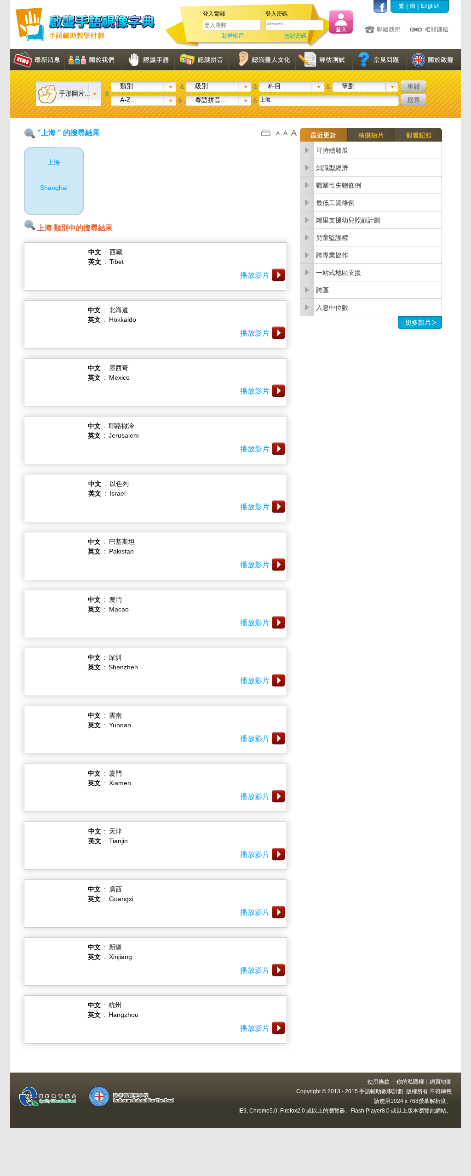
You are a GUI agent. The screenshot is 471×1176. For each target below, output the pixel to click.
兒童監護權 (332, 237)
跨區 (322, 290)
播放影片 (255, 275)
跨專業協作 (332, 255)
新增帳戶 (233, 36)
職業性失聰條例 (338, 185)
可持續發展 (332, 150)
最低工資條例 (335, 202)
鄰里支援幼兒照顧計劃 (348, 220)
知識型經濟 (332, 167)
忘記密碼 (295, 36)
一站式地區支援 (338, 272)
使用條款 (379, 1082)
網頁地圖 (441, 1082)
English (430, 6)
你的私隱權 (410, 1082)
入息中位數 (332, 307)
